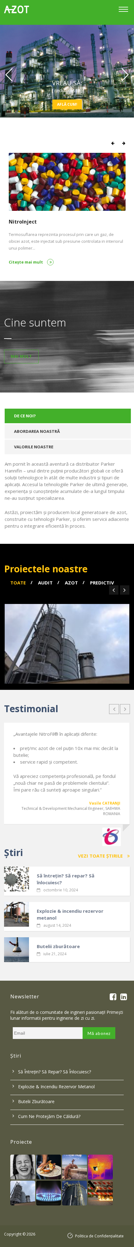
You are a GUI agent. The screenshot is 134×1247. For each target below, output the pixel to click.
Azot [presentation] (71, 582)
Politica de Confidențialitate (99, 1236)
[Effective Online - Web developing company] (71, 1236)
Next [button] (126, 75)
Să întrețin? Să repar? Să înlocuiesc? (65, 878)
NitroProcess (25, 222)
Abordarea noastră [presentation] (37, 431)
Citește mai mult (26, 262)
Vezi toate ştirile (101, 856)
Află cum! (67, 104)
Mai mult (21, 356)
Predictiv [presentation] (102, 582)
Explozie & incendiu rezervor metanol (70, 914)
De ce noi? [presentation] (25, 416)
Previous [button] (8, 75)
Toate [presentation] (18, 582)
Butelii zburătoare (58, 946)
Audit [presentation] (45, 582)
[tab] (68, 416)
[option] (67, 69)
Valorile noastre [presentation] (33, 447)
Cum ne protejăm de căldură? (49, 1116)
